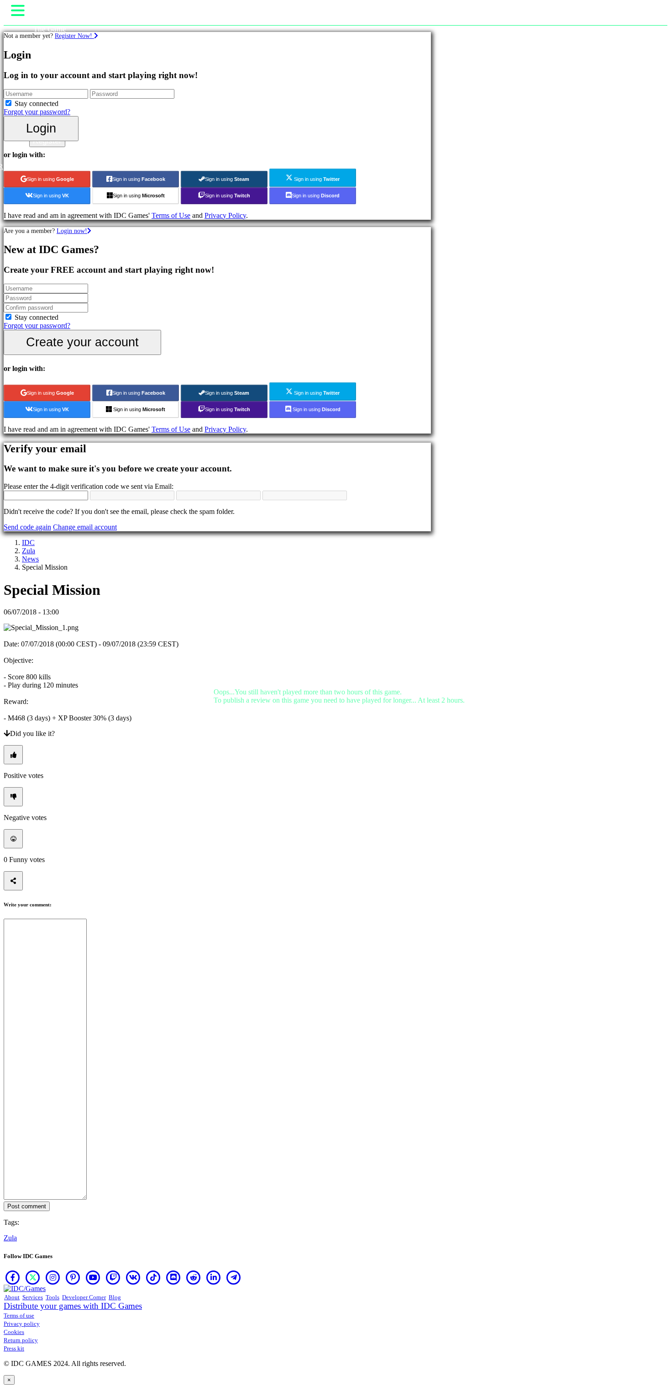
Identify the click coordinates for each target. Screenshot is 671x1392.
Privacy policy (22, 1323)
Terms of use (19, 1315)
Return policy (21, 1340)
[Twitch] (113, 1277)
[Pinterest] (73, 1277)
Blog (115, 1297)
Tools (52, 1297)
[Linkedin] (213, 1277)
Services (32, 1297)
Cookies (14, 1331)
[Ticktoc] (153, 1277)
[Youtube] (93, 1277)
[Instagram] (53, 1277)
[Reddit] (193, 1277)
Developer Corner (84, 1297)
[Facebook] (13, 1277)
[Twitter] (33, 1277)
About (12, 1297)
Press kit (14, 1348)
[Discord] (173, 1277)
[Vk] (133, 1277)
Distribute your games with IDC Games (73, 1306)
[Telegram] (234, 1277)
